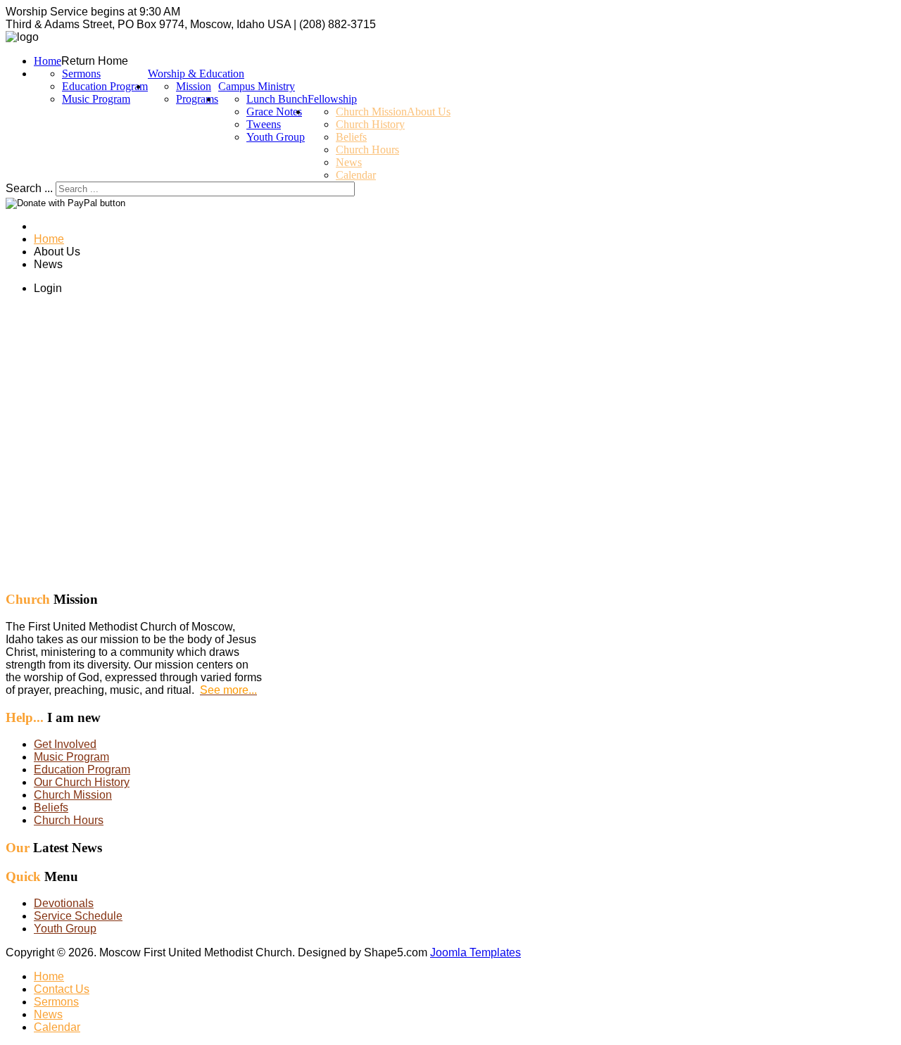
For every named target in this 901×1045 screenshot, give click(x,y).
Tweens (263, 124)
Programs (197, 99)
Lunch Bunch (277, 99)
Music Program (96, 99)
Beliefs (351, 137)
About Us (428, 112)
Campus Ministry (256, 86)
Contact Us (61, 989)
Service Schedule (78, 916)
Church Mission (371, 112)
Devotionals (64, 903)
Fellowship (332, 99)
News (349, 162)
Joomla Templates (475, 952)
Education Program (105, 86)
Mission (193, 86)
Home (47, 61)
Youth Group (275, 137)
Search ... (29, 188)
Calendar (356, 175)
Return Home (94, 61)
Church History (370, 124)
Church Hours (367, 150)
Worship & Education (196, 74)
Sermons (81, 74)
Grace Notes (274, 112)
